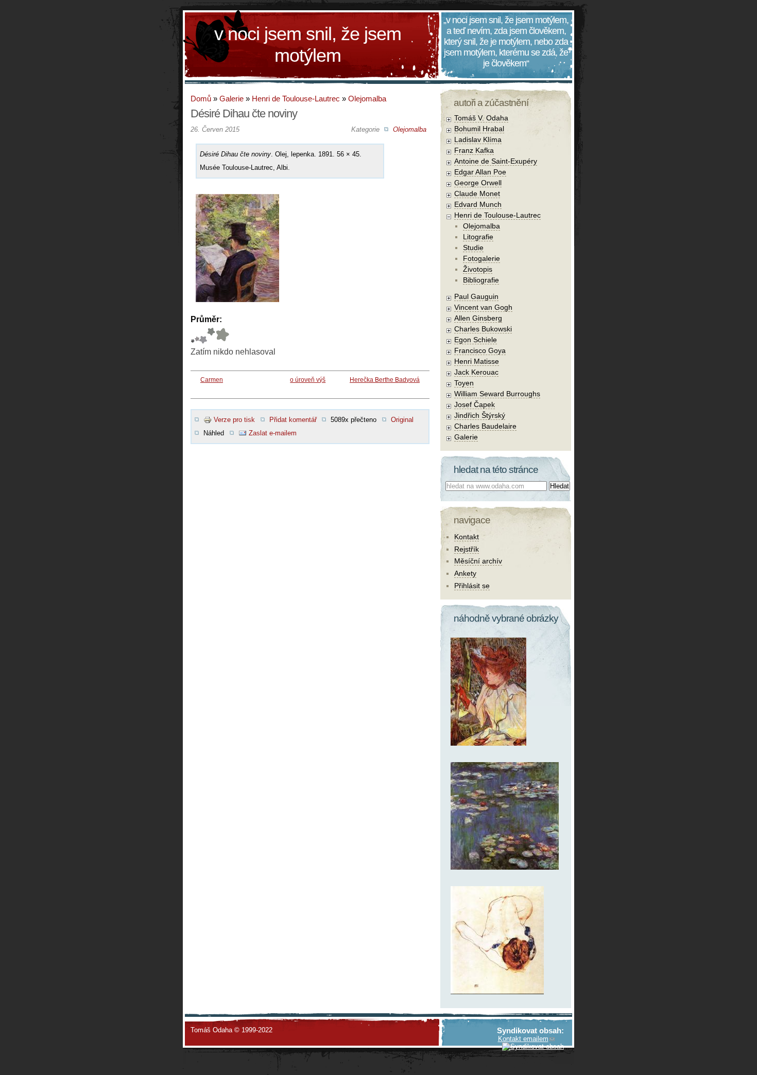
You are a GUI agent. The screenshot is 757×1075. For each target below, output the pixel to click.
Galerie (231, 98)
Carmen (211, 379)
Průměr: (206, 319)
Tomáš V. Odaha (481, 118)
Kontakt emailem (523, 1039)
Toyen (464, 383)
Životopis (477, 269)
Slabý (193, 336)
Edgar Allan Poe (480, 172)
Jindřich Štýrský (479, 415)
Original (402, 420)
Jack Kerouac (476, 372)
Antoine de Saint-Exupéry (495, 161)
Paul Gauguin (476, 296)
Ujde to (197, 336)
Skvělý (211, 336)
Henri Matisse (476, 361)
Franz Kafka (474, 150)
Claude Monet (477, 193)
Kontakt (466, 537)
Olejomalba (367, 98)
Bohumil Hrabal (479, 129)
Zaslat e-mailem (273, 433)
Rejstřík (466, 549)
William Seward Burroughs (497, 394)
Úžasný (222, 336)
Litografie (478, 237)
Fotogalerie (481, 258)
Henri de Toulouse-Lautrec (296, 98)
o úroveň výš (307, 379)
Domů (201, 98)
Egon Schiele (475, 340)
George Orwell (478, 183)
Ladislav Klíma (478, 139)
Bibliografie (481, 280)
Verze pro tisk (234, 420)
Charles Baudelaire (485, 426)
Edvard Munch (478, 204)
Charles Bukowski (483, 329)
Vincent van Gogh (483, 307)
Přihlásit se (472, 585)
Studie (473, 247)
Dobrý (203, 336)
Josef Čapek (474, 404)
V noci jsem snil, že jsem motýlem (307, 44)
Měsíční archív (478, 561)
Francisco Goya (480, 350)
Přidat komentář (293, 420)
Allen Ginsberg (478, 318)
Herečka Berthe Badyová (385, 379)
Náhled (213, 433)
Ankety (465, 573)
